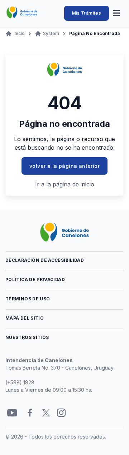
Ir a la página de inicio (64, 184)
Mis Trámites (86, 13)
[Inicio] (21, 13)
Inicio (19, 33)
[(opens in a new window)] (12, 413)
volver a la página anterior (64, 166)
